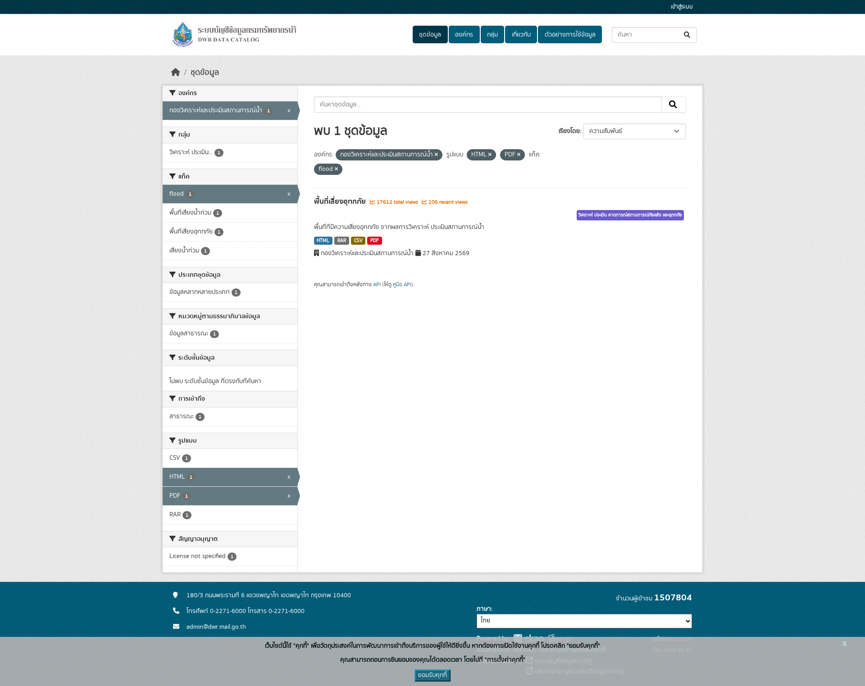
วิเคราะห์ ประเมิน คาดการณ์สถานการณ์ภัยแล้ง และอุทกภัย (630, 215)
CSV (358, 240)
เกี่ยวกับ (521, 34)
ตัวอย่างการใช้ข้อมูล (570, 34)
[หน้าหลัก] (175, 72)
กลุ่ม (492, 34)
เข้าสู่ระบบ (682, 7)
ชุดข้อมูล (430, 34)
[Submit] (687, 35)
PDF (374, 240)
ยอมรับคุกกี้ (432, 675)
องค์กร (464, 34)
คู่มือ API (402, 284)
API (377, 284)
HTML (323, 240)
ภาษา (484, 608)
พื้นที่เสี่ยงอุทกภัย (341, 201)
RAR (341, 240)
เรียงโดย (569, 131)
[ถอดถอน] (436, 155)
